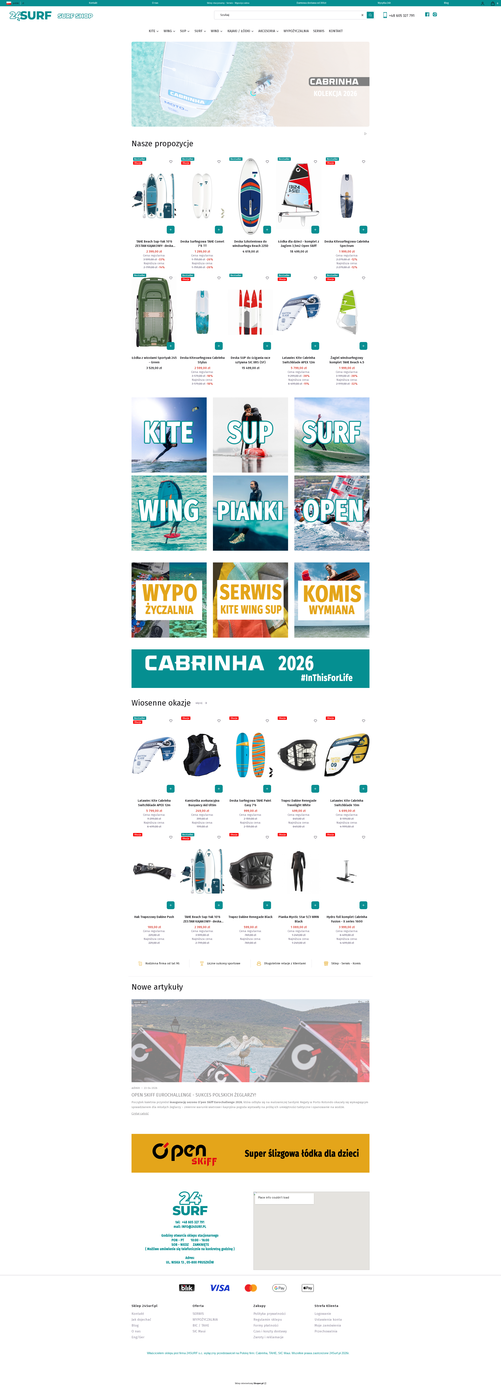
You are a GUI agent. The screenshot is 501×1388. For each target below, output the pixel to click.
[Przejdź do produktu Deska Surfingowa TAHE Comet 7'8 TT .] (202, 196)
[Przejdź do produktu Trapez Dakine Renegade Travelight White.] (298, 755)
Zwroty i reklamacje (268, 1337)
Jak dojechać (141, 1320)
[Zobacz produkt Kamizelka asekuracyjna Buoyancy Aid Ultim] (219, 789)
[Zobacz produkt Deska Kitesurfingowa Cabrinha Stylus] (219, 346)
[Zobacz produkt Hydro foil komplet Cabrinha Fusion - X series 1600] (363, 905)
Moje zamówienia (327, 1325)
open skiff (140, 1002)
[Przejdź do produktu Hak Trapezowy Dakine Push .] (154, 871)
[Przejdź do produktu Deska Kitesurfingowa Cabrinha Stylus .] (202, 312)
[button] (370, 15)
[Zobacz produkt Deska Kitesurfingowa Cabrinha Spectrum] (363, 230)
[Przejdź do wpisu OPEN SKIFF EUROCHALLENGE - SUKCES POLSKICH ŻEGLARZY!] (250, 1040)
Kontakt (138, 1314)
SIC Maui (199, 1331)
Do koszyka (171, 230)
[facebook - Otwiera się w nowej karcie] (427, 14)
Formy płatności (265, 1325)
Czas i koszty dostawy (270, 1331)
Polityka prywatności (269, 1314)
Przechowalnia (325, 1331)
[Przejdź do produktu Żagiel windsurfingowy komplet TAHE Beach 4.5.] (346, 312)
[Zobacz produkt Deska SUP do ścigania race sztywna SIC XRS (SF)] (267, 346)
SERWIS (198, 1314)
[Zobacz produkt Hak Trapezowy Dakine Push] (171, 905)
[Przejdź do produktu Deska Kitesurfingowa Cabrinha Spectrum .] (346, 196)
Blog (446, 3)
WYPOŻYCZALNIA (205, 1320)
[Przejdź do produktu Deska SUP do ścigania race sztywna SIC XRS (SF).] (250, 312)
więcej (199, 702)
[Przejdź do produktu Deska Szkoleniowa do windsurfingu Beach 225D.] (250, 196)
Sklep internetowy (249, 1383)
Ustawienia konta (328, 1320)
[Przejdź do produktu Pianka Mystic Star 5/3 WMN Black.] (298, 871)
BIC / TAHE (201, 1325)
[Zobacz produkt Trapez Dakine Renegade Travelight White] (315, 789)
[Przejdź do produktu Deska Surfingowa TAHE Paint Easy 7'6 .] (250, 755)
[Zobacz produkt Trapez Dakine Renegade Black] (267, 905)
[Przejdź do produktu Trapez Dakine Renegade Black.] (250, 871)
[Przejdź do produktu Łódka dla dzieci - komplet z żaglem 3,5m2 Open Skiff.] (298, 196)
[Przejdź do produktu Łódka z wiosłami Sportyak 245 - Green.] (154, 312)
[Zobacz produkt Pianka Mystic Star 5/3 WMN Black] (315, 905)
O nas (155, 3)
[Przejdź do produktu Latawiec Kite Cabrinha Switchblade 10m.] (346, 755)
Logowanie (322, 1314)
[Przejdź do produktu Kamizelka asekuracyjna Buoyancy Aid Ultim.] (202, 755)
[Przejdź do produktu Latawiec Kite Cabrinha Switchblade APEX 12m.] (298, 312)
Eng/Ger (138, 1337)
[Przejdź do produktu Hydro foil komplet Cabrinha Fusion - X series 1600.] (346, 871)
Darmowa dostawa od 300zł (311, 3)
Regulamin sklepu (267, 1320)
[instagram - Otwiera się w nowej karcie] (435, 14)
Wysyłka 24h (384, 3)
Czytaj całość (140, 1113)
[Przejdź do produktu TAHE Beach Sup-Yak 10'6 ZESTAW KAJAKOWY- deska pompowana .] (154, 196)
